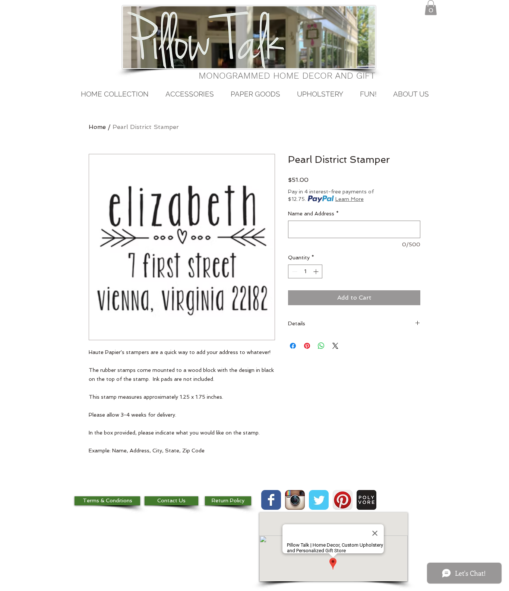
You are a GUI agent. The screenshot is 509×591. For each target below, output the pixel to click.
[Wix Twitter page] (319, 500)
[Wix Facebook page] (271, 500)
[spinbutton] (305, 271)
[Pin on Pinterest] (307, 345)
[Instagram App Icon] (295, 500)
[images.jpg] (366, 500)
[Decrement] (293, 271)
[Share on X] (335, 345)
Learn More (349, 199)
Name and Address (313, 214)
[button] (430, 7)
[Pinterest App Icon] (342, 500)
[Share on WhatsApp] (321, 345)
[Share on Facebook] (292, 345)
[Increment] (316, 271)
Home (97, 126)
